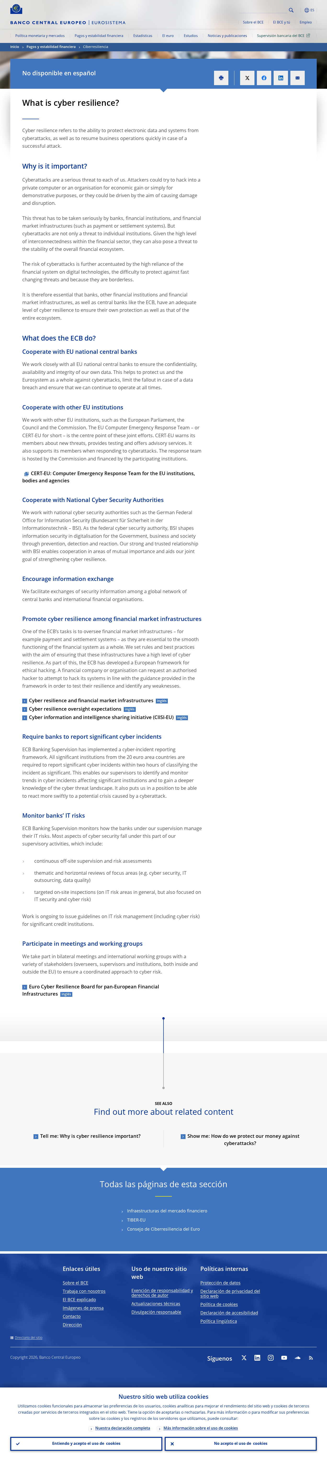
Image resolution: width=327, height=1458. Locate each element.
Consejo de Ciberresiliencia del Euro (163, 1229)
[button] (300, 10)
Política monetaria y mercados (40, 36)
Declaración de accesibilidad (229, 1313)
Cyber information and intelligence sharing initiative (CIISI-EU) (101, 717)
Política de (219, 1305)
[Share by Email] (297, 78)
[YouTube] (284, 1358)
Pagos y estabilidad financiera (99, 36)
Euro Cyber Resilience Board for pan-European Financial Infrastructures (90, 991)
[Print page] (221, 78)
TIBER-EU (136, 1220)
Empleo (306, 22)
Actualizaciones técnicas (155, 1304)
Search (291, 10)
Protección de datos (220, 1283)
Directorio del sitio (28, 1338)
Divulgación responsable (156, 1312)
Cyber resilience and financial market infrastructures (91, 701)
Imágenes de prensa (83, 1308)
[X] (244, 1358)
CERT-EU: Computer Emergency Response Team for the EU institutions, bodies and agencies (108, 478)
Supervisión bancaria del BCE (280, 36)
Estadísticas (142, 36)
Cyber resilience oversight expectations (75, 709)
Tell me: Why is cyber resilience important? (90, 1136)
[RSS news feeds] (311, 1358)
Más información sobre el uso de (201, 1428)
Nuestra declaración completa (122, 1428)
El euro (168, 36)
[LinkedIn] (257, 1358)
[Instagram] (270, 1358)
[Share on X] (247, 78)
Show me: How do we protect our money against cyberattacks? (243, 1140)
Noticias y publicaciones (227, 36)
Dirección (72, 1325)
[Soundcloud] (297, 1358)
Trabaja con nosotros (84, 1291)
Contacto (72, 1317)
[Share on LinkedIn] (281, 78)
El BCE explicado (79, 1300)
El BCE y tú (281, 22)
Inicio (14, 47)
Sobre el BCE (253, 22)
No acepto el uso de (240, 1444)
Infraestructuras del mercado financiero (167, 1211)
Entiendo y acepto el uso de (86, 1444)
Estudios (191, 36)
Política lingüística (218, 1321)
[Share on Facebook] (264, 78)
